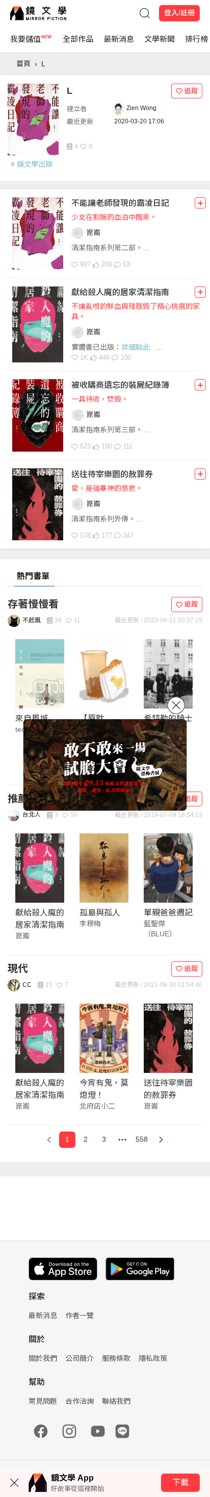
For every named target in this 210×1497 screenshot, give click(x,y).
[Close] (176, 705)
